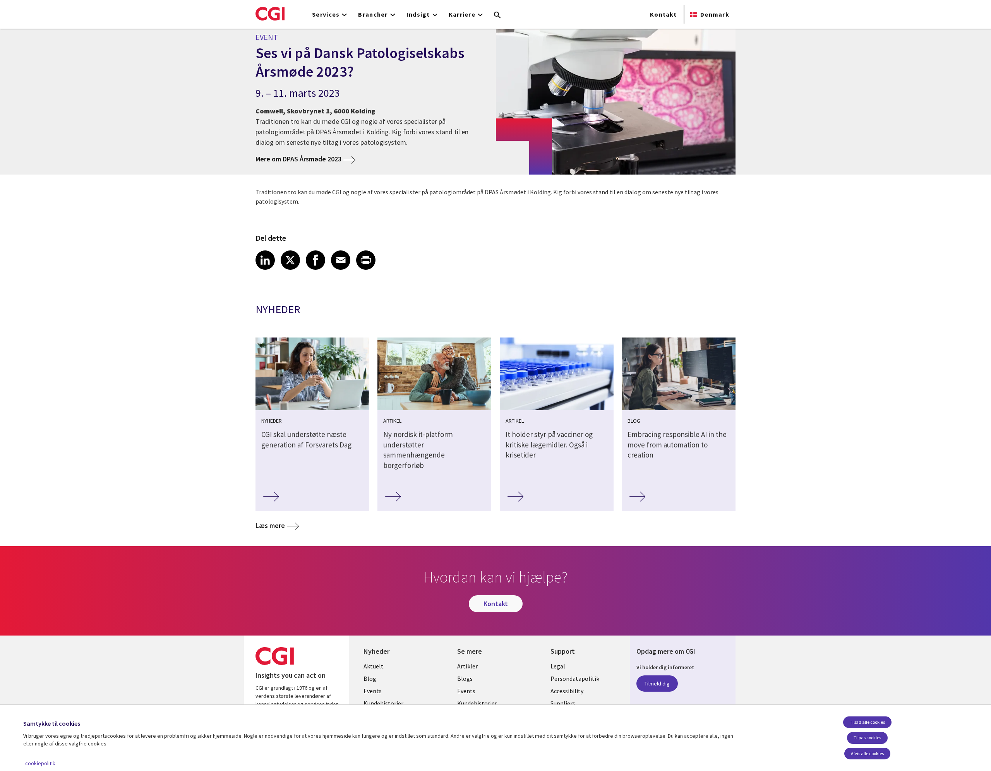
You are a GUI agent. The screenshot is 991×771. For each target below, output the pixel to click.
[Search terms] (497, 15)
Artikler (467, 666)
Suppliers (562, 703)
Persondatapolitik (574, 678)
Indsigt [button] (418, 14)
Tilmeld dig (657, 683)
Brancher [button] (372, 14)
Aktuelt (373, 666)
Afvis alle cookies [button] (867, 753)
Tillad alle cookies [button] (867, 722)
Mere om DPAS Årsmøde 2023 (298, 158)
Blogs (465, 678)
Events (372, 691)
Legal (557, 666)
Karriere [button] (462, 14)
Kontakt (663, 14)
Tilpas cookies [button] (867, 737)
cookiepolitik (40, 763)
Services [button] (325, 14)
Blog (369, 678)
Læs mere (270, 525)
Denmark (714, 14)
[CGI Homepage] (270, 13)
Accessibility (566, 691)
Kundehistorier (383, 703)
